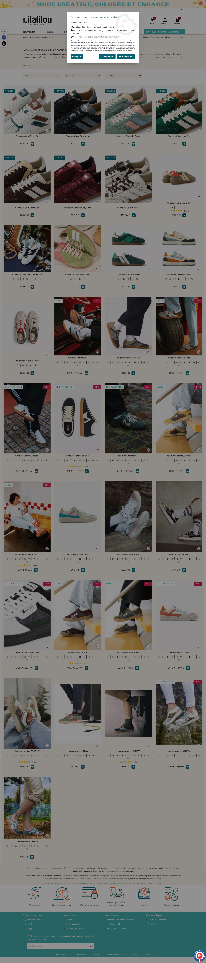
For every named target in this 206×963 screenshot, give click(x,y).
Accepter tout (127, 56)
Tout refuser (108, 56)
